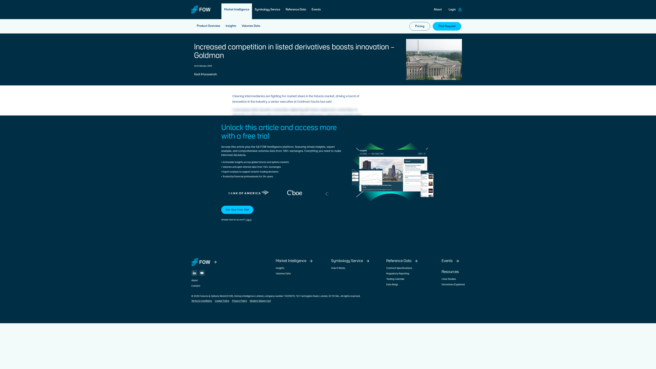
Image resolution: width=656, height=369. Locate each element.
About (194, 280)
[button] (281, 213)
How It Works (338, 268)
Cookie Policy (222, 301)
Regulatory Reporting (397, 273)
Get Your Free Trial (237, 209)
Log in (249, 220)
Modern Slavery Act (260, 301)
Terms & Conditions (201, 301)
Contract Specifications (399, 268)
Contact (195, 286)
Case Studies (449, 279)
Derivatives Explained (453, 284)
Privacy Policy (239, 301)
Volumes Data (283, 273)
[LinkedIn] (194, 273)
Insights (280, 268)
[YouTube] (202, 273)
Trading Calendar (395, 279)
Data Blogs (392, 284)
